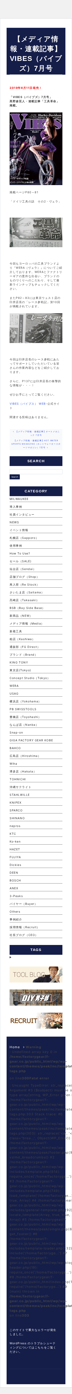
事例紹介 (16, 919)
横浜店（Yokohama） (25, 701)
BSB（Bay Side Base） (27, 608)
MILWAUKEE (19, 499)
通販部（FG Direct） (25, 646)
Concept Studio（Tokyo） (30, 678)
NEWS (14, 522)
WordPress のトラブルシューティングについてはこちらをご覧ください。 (33, 1347)
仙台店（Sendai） (23, 569)
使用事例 (16, 545)
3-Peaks (16, 896)
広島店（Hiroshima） (25, 755)
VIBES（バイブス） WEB (28, 403)
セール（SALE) (20, 561)
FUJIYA (15, 857)
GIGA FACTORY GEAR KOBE (31, 740)
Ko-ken (15, 841)
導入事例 (16, 506)
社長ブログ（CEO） (24, 935)
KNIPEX (16, 802)
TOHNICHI (18, 779)
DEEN (14, 872)
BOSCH (15, 880)
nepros (15, 826)
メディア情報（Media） (27, 623)
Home (15, 1047)
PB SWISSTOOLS (23, 709)
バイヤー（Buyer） (24, 903)
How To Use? (20, 553)
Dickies (15, 865)
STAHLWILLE (20, 794)
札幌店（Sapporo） (24, 537)
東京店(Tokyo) (20, 670)
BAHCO (15, 748)
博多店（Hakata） (23, 771)
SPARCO (16, 810)
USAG (14, 693)
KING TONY (19, 662)
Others (15, 911)
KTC (13, 833)
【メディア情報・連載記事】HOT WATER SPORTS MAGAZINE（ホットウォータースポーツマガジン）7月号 (36, 444)
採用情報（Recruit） (25, 927)
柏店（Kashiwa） (22, 639)
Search (14, 477)
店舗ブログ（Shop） (25, 576)
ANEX (14, 888)
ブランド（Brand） (24, 654)
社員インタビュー (22, 514)
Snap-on (16, 732)
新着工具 (16, 631)
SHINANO (17, 818)
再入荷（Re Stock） (25, 584)
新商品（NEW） (21, 615)
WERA (14, 685)
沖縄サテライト (20, 787)
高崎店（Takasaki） (24, 600)
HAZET (15, 849)
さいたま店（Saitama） (27, 592)
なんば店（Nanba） (24, 724)
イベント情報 (19, 530)
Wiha (13, 763)
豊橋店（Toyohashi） (25, 717)
